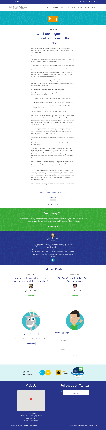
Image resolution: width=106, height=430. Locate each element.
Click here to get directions (31, 420)
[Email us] (18, 2)
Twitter (41, 192)
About (73, 7)
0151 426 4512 (33, 418)
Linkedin (54, 192)
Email (65, 192)
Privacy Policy (73, 425)
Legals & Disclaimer (83, 425)
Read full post (31, 295)
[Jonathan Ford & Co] (18, 7)
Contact (94, 7)
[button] (31, 399)
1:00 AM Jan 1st (76, 393)
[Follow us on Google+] (15, 2)
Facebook (47, 192)
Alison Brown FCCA (53, 239)
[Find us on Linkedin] (12, 2)
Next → (56, 204)
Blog (67, 7)
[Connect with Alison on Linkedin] (53, 260)
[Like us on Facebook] (10, 2)
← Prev (50, 204)
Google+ (60, 192)
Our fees (55, 7)
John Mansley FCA (76, 291)
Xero (61, 7)
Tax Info (53, 200)
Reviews (87, 7)
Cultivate (94, 425)
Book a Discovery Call (53, 226)
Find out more (31, 343)
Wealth (80, 7)
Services (47, 7)
